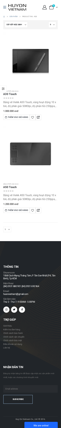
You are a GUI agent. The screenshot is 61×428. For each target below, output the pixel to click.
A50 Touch (10, 187)
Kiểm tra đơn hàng (11, 329)
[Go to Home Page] (4, 16)
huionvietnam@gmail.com (15, 294)
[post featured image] (30, 59)
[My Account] (44, 7)
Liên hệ (6, 347)
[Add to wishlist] (32, 117)
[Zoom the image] (12, 251)
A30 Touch (10, 94)
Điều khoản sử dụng (12, 344)
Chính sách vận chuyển (13, 337)
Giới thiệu (7, 326)
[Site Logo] (17, 7)
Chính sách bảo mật (12, 340)
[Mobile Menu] (5, 7)
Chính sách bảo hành (13, 333)
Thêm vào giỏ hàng (18, 117)
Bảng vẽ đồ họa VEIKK (11, 91)
